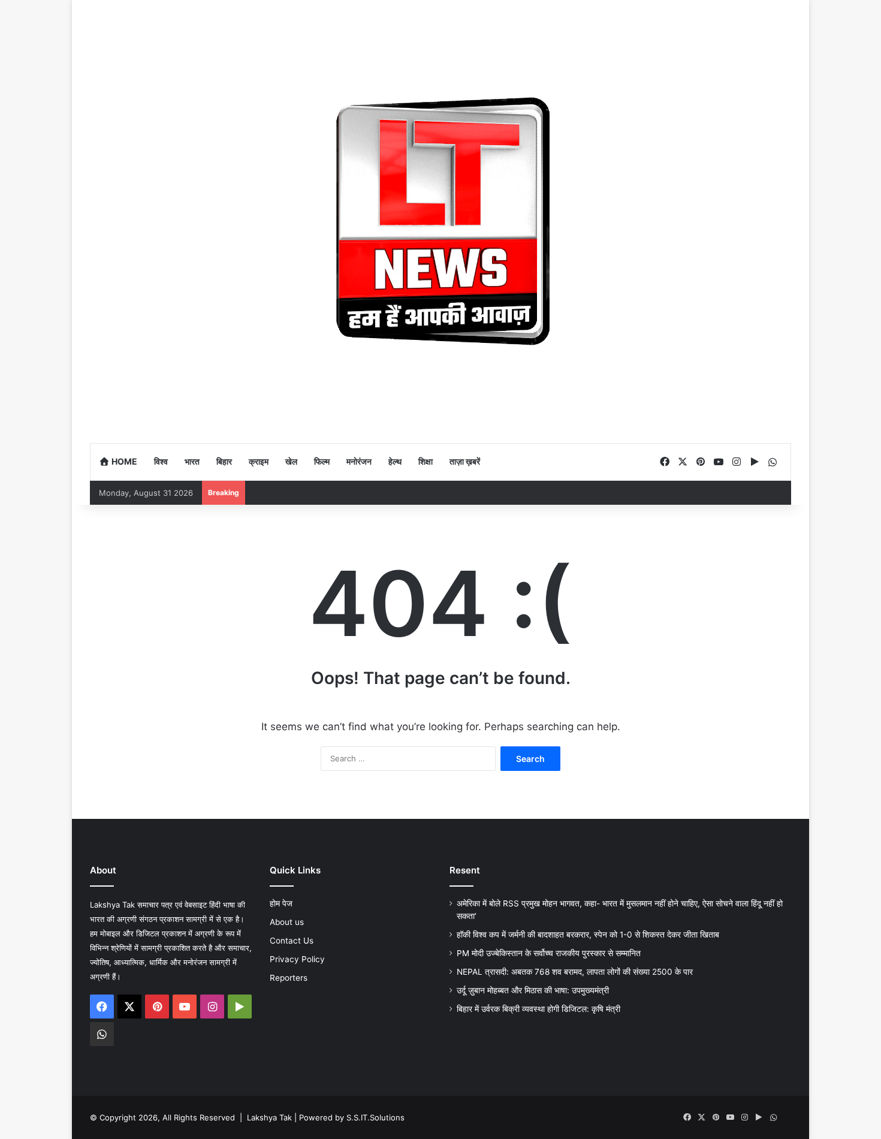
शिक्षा (425, 461)
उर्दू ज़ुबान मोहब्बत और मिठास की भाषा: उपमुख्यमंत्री (533, 990)
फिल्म (322, 461)
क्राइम (258, 461)
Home (123, 461)
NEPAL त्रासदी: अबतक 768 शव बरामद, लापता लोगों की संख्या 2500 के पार (575, 972)
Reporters (288, 978)
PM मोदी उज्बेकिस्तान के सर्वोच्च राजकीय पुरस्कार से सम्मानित (549, 953)
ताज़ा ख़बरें (464, 461)
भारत (192, 461)
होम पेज (281, 903)
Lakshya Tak (269, 1117)
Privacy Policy (297, 959)
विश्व (161, 461)
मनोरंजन (359, 461)
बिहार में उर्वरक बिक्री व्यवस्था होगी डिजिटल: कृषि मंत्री (540, 1009)
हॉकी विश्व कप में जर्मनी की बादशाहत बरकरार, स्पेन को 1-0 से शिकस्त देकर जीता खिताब (589, 934)
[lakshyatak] (440, 221)
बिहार (224, 461)
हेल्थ (395, 461)
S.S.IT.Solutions (375, 1117)
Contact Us (291, 940)
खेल (291, 461)
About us (287, 922)
